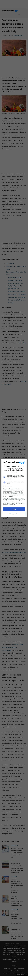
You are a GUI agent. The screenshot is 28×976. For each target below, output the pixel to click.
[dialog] (14, 488)
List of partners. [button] (9, 496)
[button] (14, 486)
